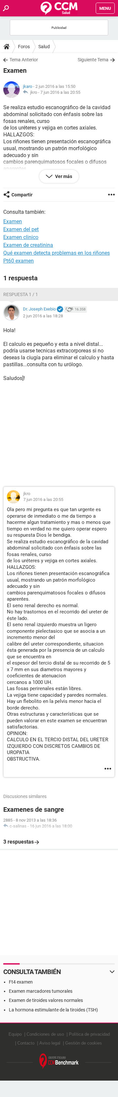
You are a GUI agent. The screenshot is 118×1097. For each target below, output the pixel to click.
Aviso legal (49, 1043)
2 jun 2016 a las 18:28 (43, 315)
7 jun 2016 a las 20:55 (60, 92)
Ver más (63, 176)
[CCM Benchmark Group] (59, 1061)
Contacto (25, 1043)
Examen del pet (21, 229)
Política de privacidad (89, 1034)
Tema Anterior (24, 59)
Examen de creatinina (28, 245)
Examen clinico (20, 237)
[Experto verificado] (60, 309)
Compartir (21, 194)
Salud (44, 46)
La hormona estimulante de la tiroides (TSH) (53, 1009)
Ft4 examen (21, 982)
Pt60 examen (18, 261)
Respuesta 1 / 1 (20, 294)
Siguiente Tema (93, 59)
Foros (24, 46)
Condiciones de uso (45, 1034)
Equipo (15, 1034)
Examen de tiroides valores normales (46, 1000)
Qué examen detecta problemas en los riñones (56, 253)
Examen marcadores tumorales (40, 991)
